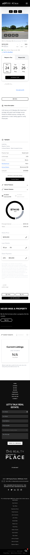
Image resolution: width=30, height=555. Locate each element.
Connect (15, 398)
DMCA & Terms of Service (16, 553)
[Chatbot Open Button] (26, 550)
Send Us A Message (15, 443)
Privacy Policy (6, 553)
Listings (15, 385)
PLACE (25, 479)
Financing (15, 392)
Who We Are (15, 396)
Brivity (14, 551)
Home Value (15, 394)
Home (14, 383)
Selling (15, 390)
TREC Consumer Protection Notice (13, 485)
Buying (15, 388)
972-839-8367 (15, 467)
